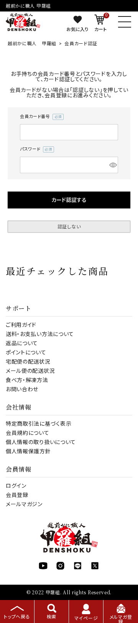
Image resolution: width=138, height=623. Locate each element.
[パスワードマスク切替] (112, 165)
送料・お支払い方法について (40, 334)
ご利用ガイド (21, 325)
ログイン (16, 486)
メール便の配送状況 (30, 371)
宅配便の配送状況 (28, 362)
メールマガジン (24, 504)
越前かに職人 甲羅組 (32, 43)
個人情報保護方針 (28, 451)
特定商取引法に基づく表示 (38, 424)
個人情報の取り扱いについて (41, 442)
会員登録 (17, 495)
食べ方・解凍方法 (27, 380)
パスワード (34, 150)
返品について (22, 343)
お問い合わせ (22, 389)
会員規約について (27, 433)
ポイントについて (26, 352)
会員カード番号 (39, 117)
